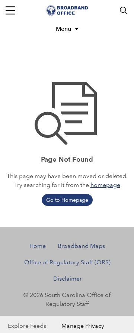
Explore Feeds (27, 325)
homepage (105, 184)
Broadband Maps (81, 245)
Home (37, 245)
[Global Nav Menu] (10, 10)
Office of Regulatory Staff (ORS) (67, 262)
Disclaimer (67, 278)
